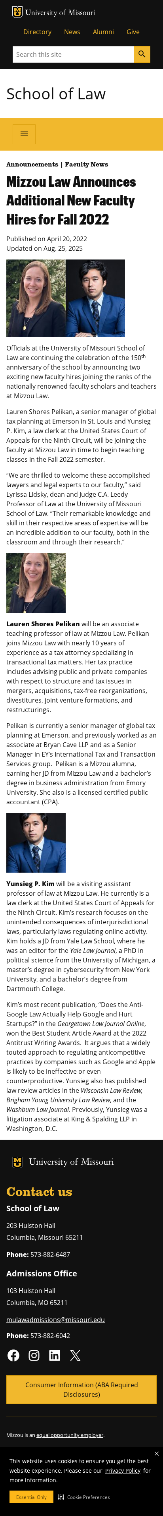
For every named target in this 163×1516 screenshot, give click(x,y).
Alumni (103, 31)
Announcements (32, 165)
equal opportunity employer (69, 1435)
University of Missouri (60, 13)
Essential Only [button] (31, 1497)
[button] (84, 1497)
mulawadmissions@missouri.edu (55, 1319)
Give (133, 31)
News (72, 31)
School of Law (56, 93)
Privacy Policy (122, 1470)
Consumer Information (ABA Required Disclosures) (81, 1389)
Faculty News (86, 165)
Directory (37, 31)
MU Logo (17, 12)
